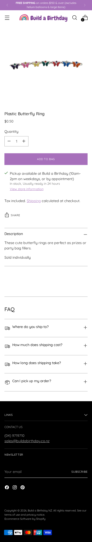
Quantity (11, 131)
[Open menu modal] (7, 17)
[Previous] (7, 5)
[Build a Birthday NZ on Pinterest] (23, 488)
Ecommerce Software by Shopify (24, 519)
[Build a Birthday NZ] (43, 17)
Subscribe (79, 471)
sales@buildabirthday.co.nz (27, 441)
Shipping (34, 200)
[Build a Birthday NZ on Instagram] (15, 488)
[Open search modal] (74, 17)
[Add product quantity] (23, 141)
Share (15, 215)
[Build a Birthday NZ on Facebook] (7, 488)
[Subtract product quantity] (9, 141)
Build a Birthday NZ (40, 510)
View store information (26, 189)
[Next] (84, 5)
